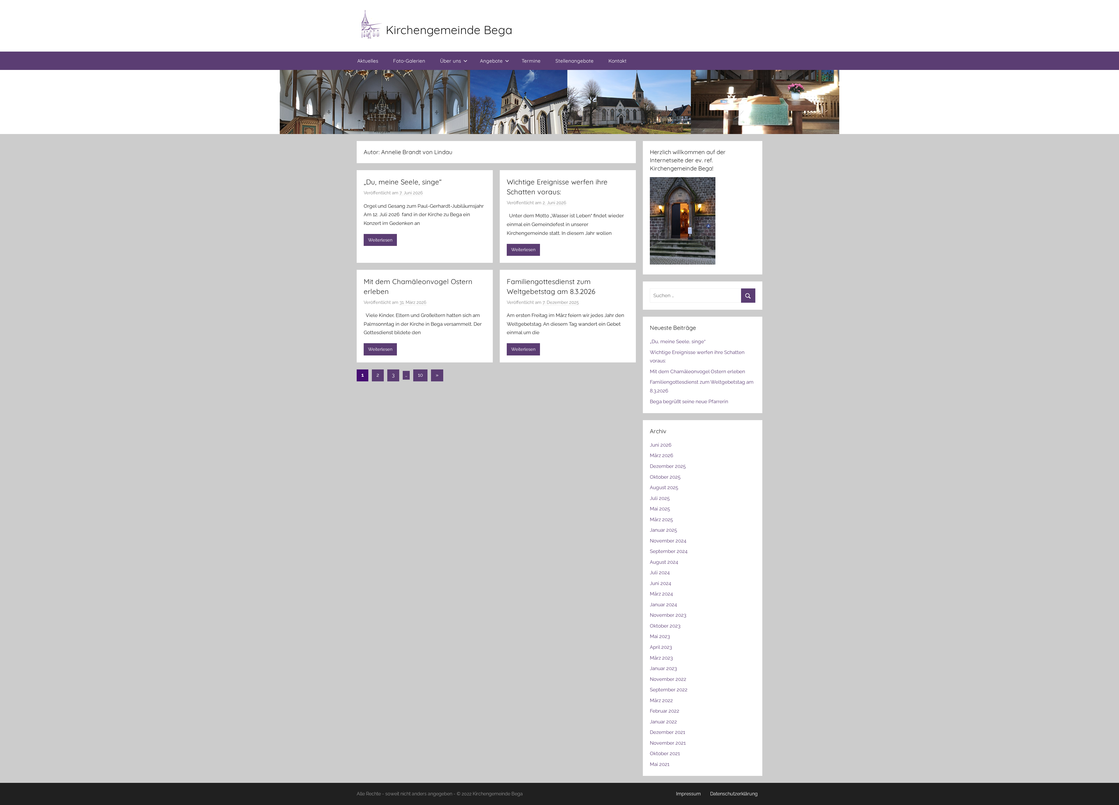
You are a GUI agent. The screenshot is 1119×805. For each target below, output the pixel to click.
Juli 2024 (660, 572)
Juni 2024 (660, 583)
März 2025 (661, 519)
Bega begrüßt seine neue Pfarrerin (689, 401)
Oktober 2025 (665, 477)
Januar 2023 (663, 668)
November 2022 (668, 679)
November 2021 (668, 743)
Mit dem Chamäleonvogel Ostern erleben (697, 371)
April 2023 (661, 647)
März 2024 (661, 594)
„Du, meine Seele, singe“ (402, 181)
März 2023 (661, 658)
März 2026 (661, 455)
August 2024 (664, 562)
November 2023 (668, 615)
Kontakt (617, 61)
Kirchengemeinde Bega (449, 29)
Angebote (491, 61)
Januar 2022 (663, 722)
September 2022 (668, 690)
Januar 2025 (663, 530)
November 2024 (668, 541)
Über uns (450, 61)
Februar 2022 (664, 711)
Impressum (688, 794)
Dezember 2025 (668, 466)
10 (420, 375)
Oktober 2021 (665, 753)
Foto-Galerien (409, 61)
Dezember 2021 (667, 732)
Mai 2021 (659, 764)
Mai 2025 (660, 509)
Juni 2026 (660, 445)
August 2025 (664, 487)
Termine (531, 61)
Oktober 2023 (665, 626)
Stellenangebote (574, 61)
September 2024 (668, 551)
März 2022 (661, 700)
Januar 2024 (663, 604)
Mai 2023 (660, 636)
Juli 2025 (660, 498)
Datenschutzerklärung (734, 794)
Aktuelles (367, 61)
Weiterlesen (380, 240)
